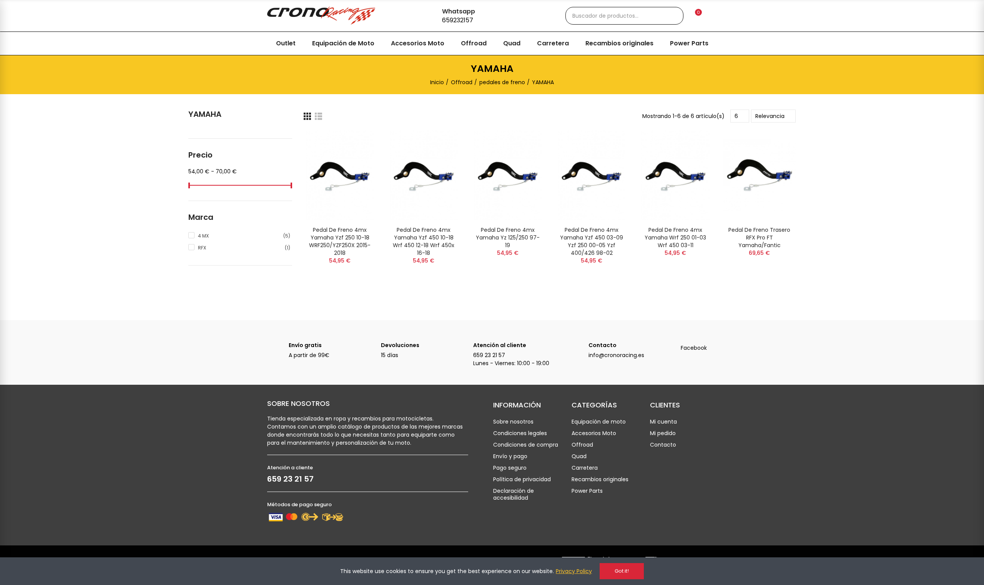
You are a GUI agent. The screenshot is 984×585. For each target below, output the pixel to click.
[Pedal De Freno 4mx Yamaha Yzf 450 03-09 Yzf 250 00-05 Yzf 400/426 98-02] (591, 175)
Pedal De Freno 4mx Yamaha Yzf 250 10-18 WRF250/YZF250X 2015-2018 (340, 241)
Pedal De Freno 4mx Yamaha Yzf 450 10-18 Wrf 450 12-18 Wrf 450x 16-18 (423, 241)
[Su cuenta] (711, 15)
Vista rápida (356, 144)
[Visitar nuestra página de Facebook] (670, 349)
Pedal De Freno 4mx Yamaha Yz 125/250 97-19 (508, 237)
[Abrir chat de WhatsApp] (428, 14)
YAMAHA (204, 114)
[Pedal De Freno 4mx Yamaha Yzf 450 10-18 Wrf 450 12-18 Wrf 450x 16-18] (423, 175)
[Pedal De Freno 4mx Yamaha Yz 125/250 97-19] (508, 175)
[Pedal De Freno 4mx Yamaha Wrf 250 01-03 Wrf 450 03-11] (675, 175)
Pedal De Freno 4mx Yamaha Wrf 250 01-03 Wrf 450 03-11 (675, 237)
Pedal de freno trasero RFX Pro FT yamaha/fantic (759, 237)
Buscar (671, 16)
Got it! (622, 571)
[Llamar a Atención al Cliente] (462, 349)
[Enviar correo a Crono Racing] (577, 349)
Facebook (694, 348)
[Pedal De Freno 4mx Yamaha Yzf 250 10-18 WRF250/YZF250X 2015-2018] (340, 175)
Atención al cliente (499, 345)
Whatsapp (458, 11)
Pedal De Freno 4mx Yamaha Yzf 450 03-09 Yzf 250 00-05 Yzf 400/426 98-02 (591, 241)
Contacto (602, 345)
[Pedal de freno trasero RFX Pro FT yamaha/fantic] (759, 175)
